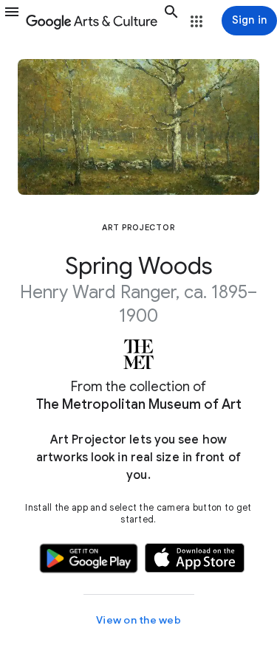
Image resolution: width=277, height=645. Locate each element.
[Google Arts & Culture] (92, 20)
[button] (12, 20)
